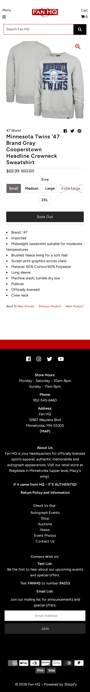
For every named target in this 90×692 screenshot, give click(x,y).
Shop (45, 518)
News (45, 530)
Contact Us (45, 541)
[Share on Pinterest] (79, 131)
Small (13, 188)
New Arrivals (26, 306)
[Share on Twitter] (72, 131)
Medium (31, 188)
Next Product (75, 306)
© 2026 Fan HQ (27, 684)
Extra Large (70, 188)
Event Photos (45, 535)
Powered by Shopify (60, 684)
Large (49, 188)
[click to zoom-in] (77, 47)
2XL (45, 200)
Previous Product (50, 306)
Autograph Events (45, 512)
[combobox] (45, 29)
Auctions (45, 524)
